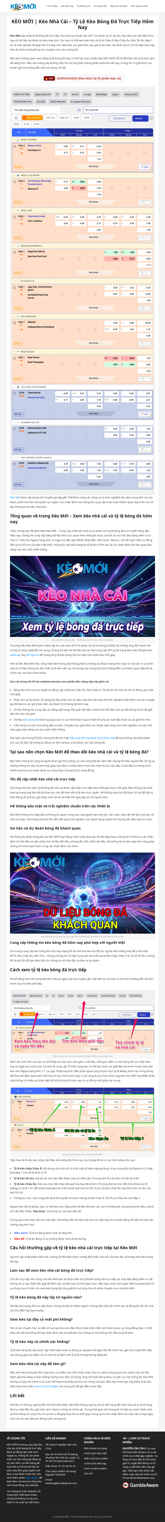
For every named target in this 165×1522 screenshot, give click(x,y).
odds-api (15, 655)
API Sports (32, 655)
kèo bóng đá (30, 719)
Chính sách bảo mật (95, 1453)
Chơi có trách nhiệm (95, 1468)
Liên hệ (88, 1473)
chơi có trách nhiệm (46, 1386)
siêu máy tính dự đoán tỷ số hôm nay (92, 738)
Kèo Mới (15, 497)
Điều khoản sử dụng (95, 1448)
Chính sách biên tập (95, 1463)
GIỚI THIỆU (32, 1477)
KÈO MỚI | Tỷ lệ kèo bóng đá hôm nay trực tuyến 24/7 (86, 1516)
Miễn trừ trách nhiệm (96, 1458)
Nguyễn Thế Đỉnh (55, 1474)
